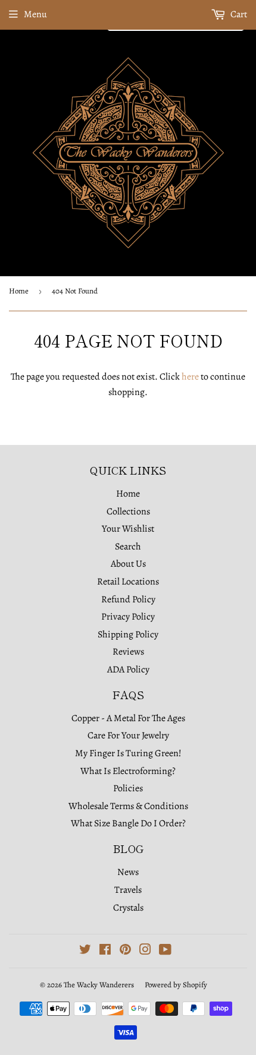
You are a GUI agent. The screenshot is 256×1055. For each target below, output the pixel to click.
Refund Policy (128, 599)
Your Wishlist (128, 528)
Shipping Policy (128, 634)
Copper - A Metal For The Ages (128, 718)
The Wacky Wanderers (99, 985)
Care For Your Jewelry (128, 735)
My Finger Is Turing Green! (128, 753)
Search (128, 546)
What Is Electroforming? (128, 771)
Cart (238, 14)
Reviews (128, 651)
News (128, 872)
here (190, 376)
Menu (35, 14)
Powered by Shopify (176, 985)
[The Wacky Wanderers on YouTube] (165, 951)
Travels (128, 889)
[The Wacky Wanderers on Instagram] (145, 951)
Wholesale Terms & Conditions (128, 806)
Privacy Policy (128, 616)
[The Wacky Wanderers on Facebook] (105, 951)
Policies (128, 788)
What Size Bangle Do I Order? (128, 823)
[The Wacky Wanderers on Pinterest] (125, 951)
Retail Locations (128, 581)
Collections (128, 511)
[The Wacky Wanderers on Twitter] (85, 951)
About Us (128, 563)
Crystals (128, 907)
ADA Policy (128, 669)
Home (19, 291)
